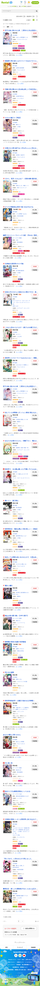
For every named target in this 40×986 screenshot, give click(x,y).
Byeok (17, 770)
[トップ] (5, 2)
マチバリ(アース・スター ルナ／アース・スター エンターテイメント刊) (21, 302)
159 (20, 133)
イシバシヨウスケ (23, 709)
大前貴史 (18, 419)
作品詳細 (35, 36)
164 (20, 428)
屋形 (17, 185)
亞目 (17, 240)
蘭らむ (17, 865)
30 (20, 544)
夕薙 (18, 835)
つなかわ (24, 214)
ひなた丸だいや (20, 365)
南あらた (18, 620)
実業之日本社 (20, 651)
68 (20, 841)
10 (20, 74)
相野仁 (17, 648)
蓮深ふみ (21, 474)
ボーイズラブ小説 (17, 794)
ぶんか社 (19, 336)
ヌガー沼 (25, 474)
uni (20, 770)
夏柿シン (26, 365)
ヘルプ (18, 959)
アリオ (26, 895)
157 (20, 516)
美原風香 (22, 68)
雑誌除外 (29, 16)
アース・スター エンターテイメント (21, 478)
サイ (17, 474)
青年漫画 (15, 65)
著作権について (23, 967)
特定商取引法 (16, 967)
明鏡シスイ (23, 419)
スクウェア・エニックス (23, 308)
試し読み (35, 120)
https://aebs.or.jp (13, 983)
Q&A (23, 959)
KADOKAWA (20, 216)
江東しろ (22, 865)
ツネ (17, 214)
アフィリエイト (11, 964)
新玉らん (18, 741)
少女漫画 (15, 35)
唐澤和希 (18, 536)
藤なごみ (24, 564)
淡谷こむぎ (15, 306)
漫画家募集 (10, 969)
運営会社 (30, 969)
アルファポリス (21, 70)
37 (20, 600)
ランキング (20, 947)
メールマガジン (28, 962)
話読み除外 (19, 16)
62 (20, 719)
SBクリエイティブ (21, 187)
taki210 (22, 155)
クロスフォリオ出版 (22, 681)
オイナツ (18, 334)
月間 (12, 26)
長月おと (22, 96)
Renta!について (12, 959)
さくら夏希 (15, 709)
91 (20, 748)
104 (20, 312)
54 (20, 248)
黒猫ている (25, 37)
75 (20, 277)
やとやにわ (19, 564)
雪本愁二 (18, 155)
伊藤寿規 (18, 895)
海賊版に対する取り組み (20, 969)
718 (20, 454)
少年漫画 (15, 417)
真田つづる (19, 679)
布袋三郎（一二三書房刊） (22, 707)
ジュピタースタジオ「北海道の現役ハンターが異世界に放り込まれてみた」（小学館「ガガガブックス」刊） (21, 830)
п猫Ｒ (22, 447)
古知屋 (17, 96)
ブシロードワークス (22, 39)
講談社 (18, 421)
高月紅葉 (18, 796)
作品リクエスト (11, 962)
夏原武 (22, 270)
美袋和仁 (18, 447)
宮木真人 (18, 592)
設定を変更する (30, 928)
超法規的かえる (25, 592)
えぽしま (18, 37)
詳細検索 (33, 947)
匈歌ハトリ (26, 185)
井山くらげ (23, 536)
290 (20, 876)
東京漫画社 (20, 242)
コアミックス (20, 711)
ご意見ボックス (20, 962)
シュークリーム (21, 622)
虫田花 (17, 68)
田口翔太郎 (19, 507)
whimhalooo (16, 867)
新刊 (6, 947)
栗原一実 (26, 447)
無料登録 (36, 3)
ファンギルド (20, 98)
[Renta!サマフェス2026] (11, 2)
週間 (8, 27)
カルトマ (15, 835)
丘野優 (20, 214)
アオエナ (22, 648)
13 (20, 655)
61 (20, 399)
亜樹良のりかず (25, 796)
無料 (35, 33)
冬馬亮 (22, 741)
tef (27, 419)
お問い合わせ (29, 959)
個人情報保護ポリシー (27, 964)
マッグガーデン (21, 837)
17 (20, 629)
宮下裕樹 (18, 270)
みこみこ (21, 185)
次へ (36, 921)
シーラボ (19, 798)
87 (20, 43)
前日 (4, 26)
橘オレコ (18, 124)
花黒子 (22, 895)
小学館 (18, 126)
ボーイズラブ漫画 (17, 238)
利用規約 (18, 964)
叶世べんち (15, 594)
